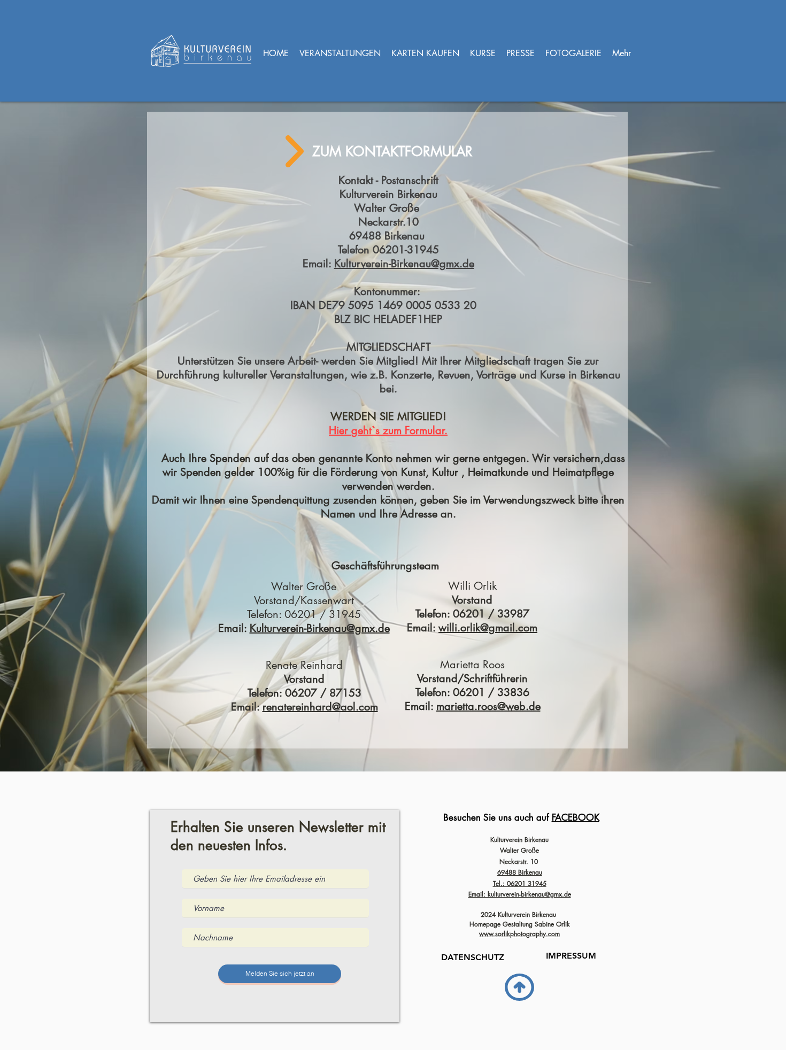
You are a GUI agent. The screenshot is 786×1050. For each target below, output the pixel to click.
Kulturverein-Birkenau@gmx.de (320, 628)
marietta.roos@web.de (488, 706)
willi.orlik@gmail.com (487, 628)
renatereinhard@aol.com (320, 707)
